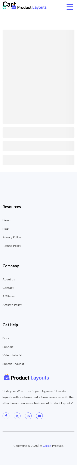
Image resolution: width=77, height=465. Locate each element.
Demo (6, 220)
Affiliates (9, 296)
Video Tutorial (12, 355)
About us (9, 279)
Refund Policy (12, 245)
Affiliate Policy (12, 305)
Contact (8, 287)
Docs (6, 338)
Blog (6, 228)
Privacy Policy (12, 237)
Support (8, 347)
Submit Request (13, 364)
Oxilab (47, 445)
